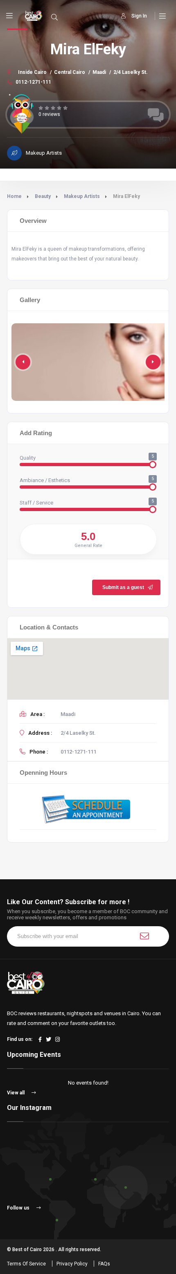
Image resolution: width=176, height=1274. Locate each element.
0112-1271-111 (32, 82)
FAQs (104, 1264)
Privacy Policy (72, 1264)
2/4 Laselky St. (130, 72)
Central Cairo (69, 72)
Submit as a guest (123, 587)
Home (14, 196)
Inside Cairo (32, 72)
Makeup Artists (82, 196)
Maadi (99, 72)
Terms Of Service (26, 1264)
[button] (153, 362)
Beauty (43, 196)
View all (16, 1093)
